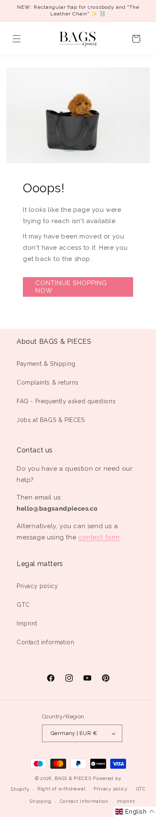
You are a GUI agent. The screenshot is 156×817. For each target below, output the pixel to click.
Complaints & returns (48, 382)
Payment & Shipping (46, 363)
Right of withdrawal (61, 789)
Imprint (27, 623)
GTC (23, 604)
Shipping (40, 801)
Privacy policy (37, 586)
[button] (16, 39)
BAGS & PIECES (72, 778)
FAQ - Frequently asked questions (66, 401)
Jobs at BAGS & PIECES (51, 420)
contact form (99, 537)
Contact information (45, 642)
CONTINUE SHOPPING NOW (71, 286)
